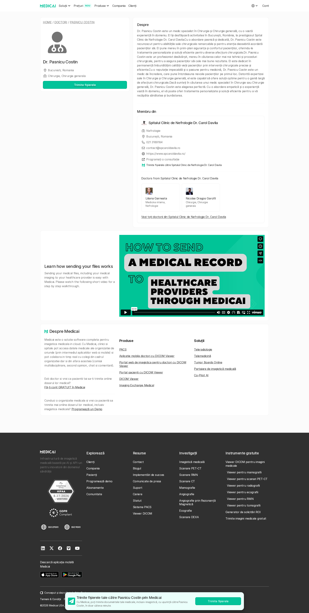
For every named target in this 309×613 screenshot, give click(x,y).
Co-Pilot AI (201, 375)
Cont (265, 5)
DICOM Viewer (129, 379)
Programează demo (99, 481)
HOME (47, 22)
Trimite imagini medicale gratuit (245, 518)
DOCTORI (60, 22)
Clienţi (90, 462)
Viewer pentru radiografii (243, 485)
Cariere (137, 494)
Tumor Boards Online (208, 362)
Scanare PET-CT (190, 468)
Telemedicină (202, 356)
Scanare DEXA (189, 517)
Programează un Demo (87, 409)
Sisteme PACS (142, 507)
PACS (123, 349)
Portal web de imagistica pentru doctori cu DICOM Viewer (152, 364)
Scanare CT (187, 481)
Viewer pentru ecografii (242, 492)
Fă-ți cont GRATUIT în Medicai (64, 387)
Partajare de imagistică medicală (215, 369)
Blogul (137, 468)
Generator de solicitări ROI (243, 512)
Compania (119, 5)
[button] (65, 6)
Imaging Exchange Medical (136, 385)
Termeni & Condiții (50, 599)
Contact (138, 462)
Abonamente (95, 487)
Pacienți (91, 475)
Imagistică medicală (191, 462)
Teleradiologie (203, 349)
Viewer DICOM (142, 513)
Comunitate (94, 494)
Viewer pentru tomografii (243, 505)
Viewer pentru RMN (240, 499)
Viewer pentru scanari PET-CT (247, 479)
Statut (137, 500)
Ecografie (185, 510)
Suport (137, 487)
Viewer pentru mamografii (244, 472)
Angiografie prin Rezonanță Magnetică (197, 502)
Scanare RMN (188, 475)
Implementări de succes (148, 475)
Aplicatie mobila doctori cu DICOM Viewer (147, 356)
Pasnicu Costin (82, 22)
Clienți (132, 5)
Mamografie (187, 487)
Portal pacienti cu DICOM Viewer (141, 372)
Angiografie (186, 494)
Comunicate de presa (147, 481)
